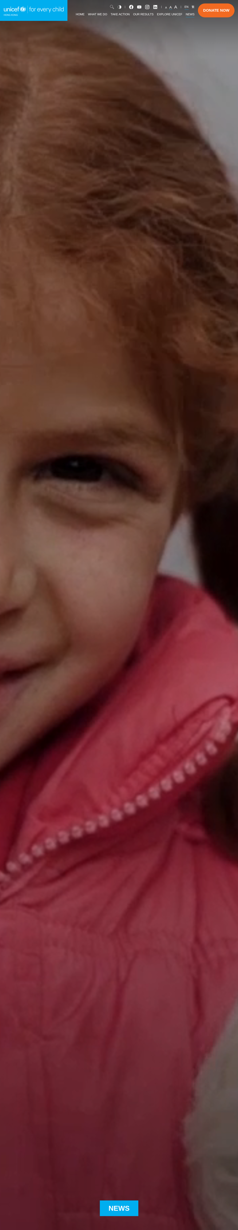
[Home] (33, 10)
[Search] (112, 7)
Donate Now (216, 10)
